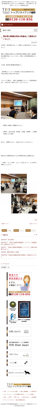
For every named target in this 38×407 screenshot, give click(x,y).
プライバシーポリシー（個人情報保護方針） (15, 400)
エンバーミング (8, 394)
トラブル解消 (30, 394)
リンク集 (19, 362)
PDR (19, 344)
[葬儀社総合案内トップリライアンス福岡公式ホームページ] (19, 14)
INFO (10, 397)
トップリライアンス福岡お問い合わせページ (19, 331)
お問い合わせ (25, 397)
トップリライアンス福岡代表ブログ (19, 373)
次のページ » (33, 223)
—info (35, 220)
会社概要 (34, 397)
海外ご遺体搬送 (24, 391)
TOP (5, 391)
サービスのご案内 (13, 391)
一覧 (36, 234)
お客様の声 (34, 391)
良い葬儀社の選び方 (19, 394)
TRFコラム (19, 354)
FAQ (5, 397)
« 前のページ (4, 223)
